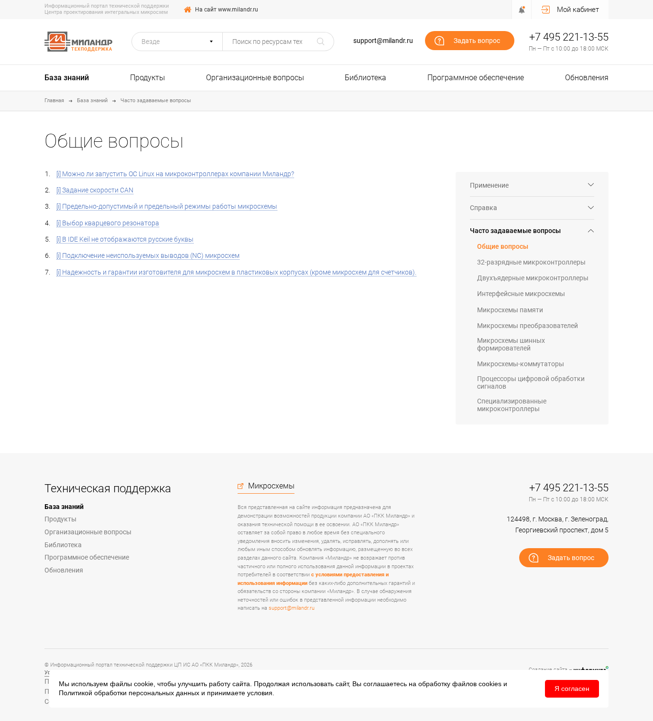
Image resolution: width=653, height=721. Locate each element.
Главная (54, 100)
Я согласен (572, 688)
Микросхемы (271, 486)
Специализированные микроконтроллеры (511, 405)
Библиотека (365, 77)
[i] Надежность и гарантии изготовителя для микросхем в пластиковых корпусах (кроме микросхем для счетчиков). (236, 272)
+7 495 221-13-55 (569, 37)
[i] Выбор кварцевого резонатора (107, 223)
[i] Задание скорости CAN (94, 190)
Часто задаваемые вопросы (155, 100)
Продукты (147, 77)
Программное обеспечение (475, 77)
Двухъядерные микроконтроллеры (532, 278)
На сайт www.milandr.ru (226, 9)
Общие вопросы (502, 246)
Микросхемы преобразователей (527, 325)
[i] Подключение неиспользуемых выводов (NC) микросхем (147, 255)
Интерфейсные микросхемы (521, 293)
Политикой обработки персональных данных (129, 693)
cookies (490, 684)
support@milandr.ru (383, 40)
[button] (177, 41)
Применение (489, 185)
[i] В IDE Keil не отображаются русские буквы (125, 239)
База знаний (66, 77)
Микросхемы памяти (510, 310)
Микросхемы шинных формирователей (511, 344)
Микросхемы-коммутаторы (520, 364)
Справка (483, 208)
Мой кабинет (578, 9)
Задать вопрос (477, 40)
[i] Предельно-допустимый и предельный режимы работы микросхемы (166, 206)
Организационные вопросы (255, 77)
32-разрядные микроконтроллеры (531, 262)
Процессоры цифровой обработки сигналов (531, 382)
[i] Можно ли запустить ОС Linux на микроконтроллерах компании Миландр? (175, 174)
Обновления (587, 77)
